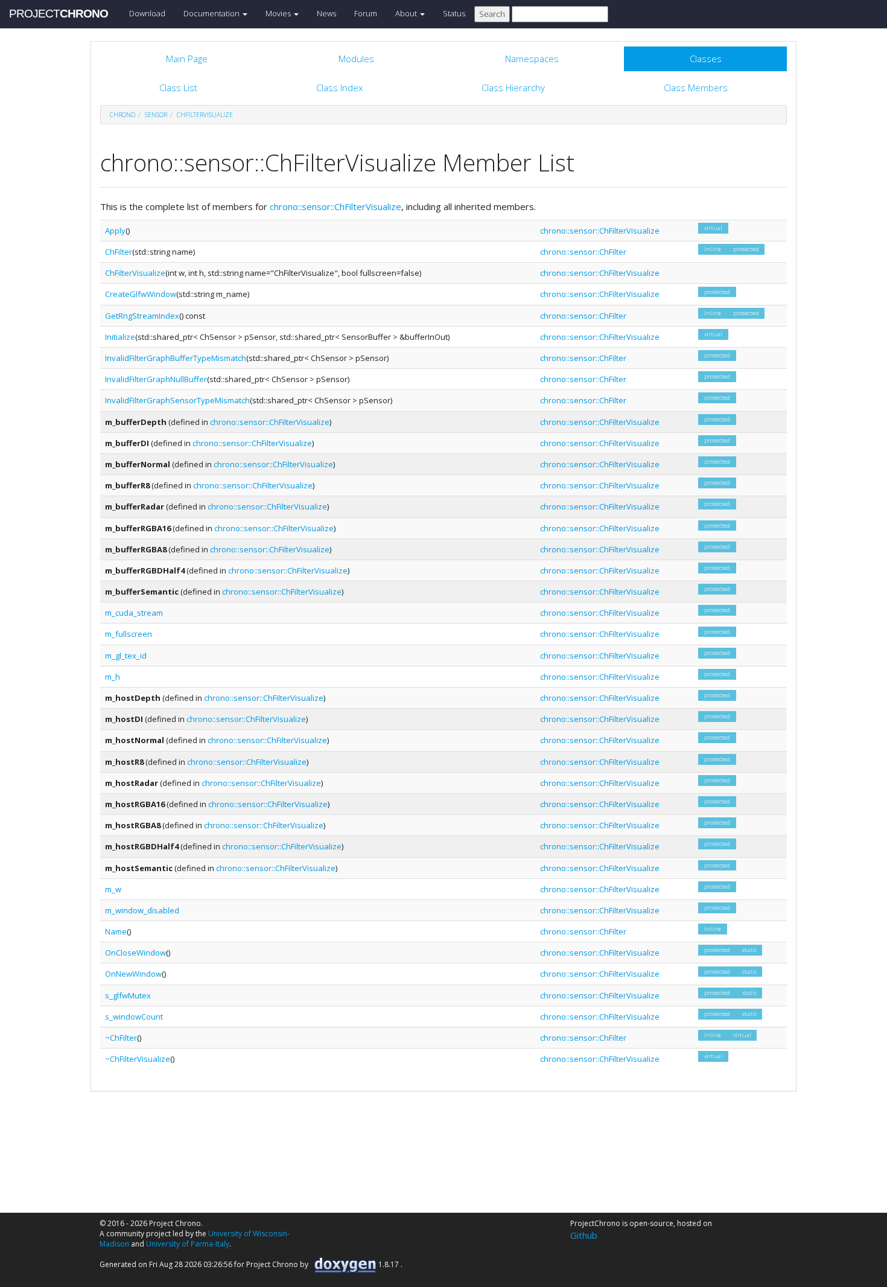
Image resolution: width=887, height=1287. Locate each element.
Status (454, 13)
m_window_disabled (142, 910)
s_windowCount (134, 1016)
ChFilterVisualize (205, 114)
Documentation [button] (212, 13)
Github (583, 1235)
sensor (156, 114)
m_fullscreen (128, 633)
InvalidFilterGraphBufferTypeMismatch (175, 358)
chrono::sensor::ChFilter (583, 251)
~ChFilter (121, 1037)
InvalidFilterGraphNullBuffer (156, 379)
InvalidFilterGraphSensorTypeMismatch (177, 400)
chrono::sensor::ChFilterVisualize (335, 206)
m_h (112, 676)
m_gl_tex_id (126, 655)
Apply (115, 230)
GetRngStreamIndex (142, 315)
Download (147, 13)
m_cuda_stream (134, 612)
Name (116, 931)
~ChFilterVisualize (137, 1058)
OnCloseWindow (135, 952)
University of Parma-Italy (187, 1244)
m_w (113, 889)
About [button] (407, 13)
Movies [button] (279, 13)
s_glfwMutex (128, 995)
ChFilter (118, 251)
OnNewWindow (133, 973)
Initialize (120, 336)
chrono (122, 114)
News (326, 13)
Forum (365, 13)
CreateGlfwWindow (140, 294)
